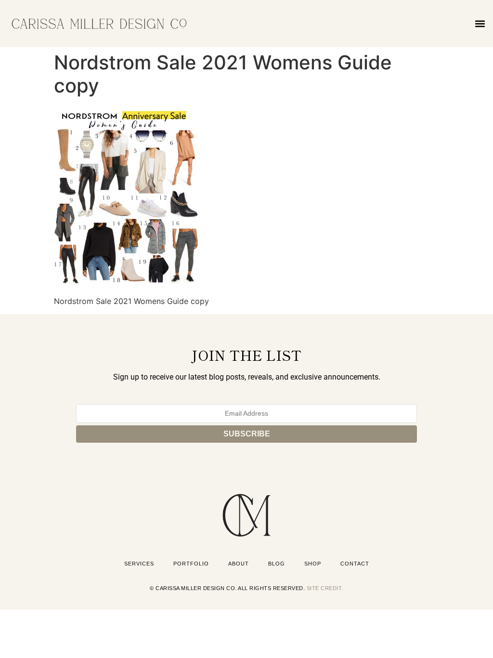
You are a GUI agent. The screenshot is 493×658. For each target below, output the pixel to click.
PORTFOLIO (191, 563)
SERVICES (139, 563)
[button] (480, 23)
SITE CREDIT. (325, 588)
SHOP (312, 563)
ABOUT (238, 563)
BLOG (276, 563)
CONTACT (354, 563)
